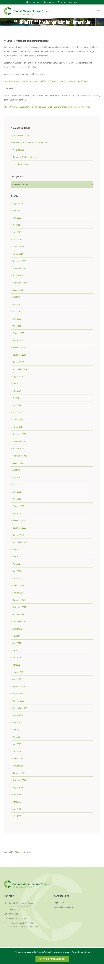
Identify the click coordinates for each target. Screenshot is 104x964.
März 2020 (16, 751)
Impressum (59, 902)
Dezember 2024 (19, 347)
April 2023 (16, 492)
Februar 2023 (18, 506)
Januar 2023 (17, 513)
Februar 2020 (18, 758)
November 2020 (19, 693)
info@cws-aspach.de (17, 918)
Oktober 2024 (18, 362)
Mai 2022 (16, 564)
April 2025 (16, 318)
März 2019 (16, 801)
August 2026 (17, 203)
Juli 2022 (16, 549)
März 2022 (16, 578)
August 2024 (17, 376)
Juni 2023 (16, 477)
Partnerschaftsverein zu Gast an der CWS (30, 142)
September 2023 (19, 455)
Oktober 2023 (18, 448)
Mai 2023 (16, 484)
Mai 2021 (16, 650)
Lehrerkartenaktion (21, 164)
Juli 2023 (16, 470)
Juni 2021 (16, 643)
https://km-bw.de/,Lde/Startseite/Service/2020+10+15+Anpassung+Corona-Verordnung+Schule (46, 81)
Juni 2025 (16, 304)
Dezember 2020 (19, 686)
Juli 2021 (16, 636)
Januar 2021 (17, 679)
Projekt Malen (18, 150)
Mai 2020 (16, 737)
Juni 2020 (16, 729)
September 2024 (19, 369)
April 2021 (16, 657)
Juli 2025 (16, 297)
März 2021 (16, 665)
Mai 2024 (16, 398)
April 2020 (16, 744)
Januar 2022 (17, 592)
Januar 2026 (17, 254)
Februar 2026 (18, 246)
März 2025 (16, 326)
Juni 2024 (16, 391)
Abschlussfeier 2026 (21, 135)
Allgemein (19, 852)
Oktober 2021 (18, 614)
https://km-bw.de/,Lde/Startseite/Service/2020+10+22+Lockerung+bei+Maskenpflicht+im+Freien (47, 107)
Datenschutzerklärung (63, 907)
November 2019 (19, 780)
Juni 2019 (16, 794)
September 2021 (19, 621)
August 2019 (17, 787)
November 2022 (19, 528)
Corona (27, 852)
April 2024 (16, 405)
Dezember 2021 (19, 600)
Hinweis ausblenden (52, 959)
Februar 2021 (18, 672)
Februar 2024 (18, 419)
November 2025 (19, 268)
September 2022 (19, 542)
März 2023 (16, 499)
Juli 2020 (16, 722)
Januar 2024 (17, 427)
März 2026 (16, 239)
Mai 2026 (16, 225)
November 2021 (19, 607)
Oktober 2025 (18, 275)
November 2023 (19, 441)
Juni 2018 (16, 809)
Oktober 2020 (18, 701)
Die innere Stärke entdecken (24, 157)
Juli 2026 (16, 210)
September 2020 (19, 708)
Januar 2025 (17, 340)
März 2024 (16, 412)
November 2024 (19, 355)
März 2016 (16, 816)
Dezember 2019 (19, 773)
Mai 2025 (16, 311)
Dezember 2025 (19, 261)
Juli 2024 (16, 383)
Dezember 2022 (19, 520)
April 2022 (16, 571)
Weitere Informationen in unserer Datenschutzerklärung (67, 952)
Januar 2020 (17, 765)
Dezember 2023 (19, 434)
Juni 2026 (16, 218)
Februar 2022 (18, 585)
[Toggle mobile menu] (98, 11)
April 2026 (16, 232)
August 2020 (17, 715)
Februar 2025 (18, 333)
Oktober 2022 (18, 535)
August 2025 (17, 290)
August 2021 (17, 628)
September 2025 (19, 282)
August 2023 (17, 463)
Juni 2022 (16, 556)
